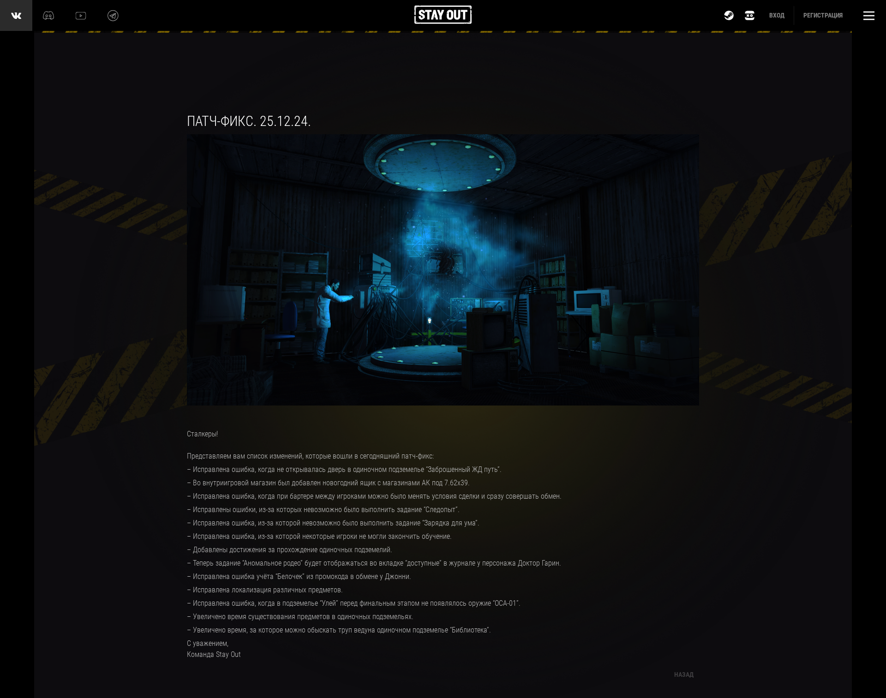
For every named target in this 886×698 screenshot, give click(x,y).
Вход (776, 15)
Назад (684, 674)
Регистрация (823, 15)
